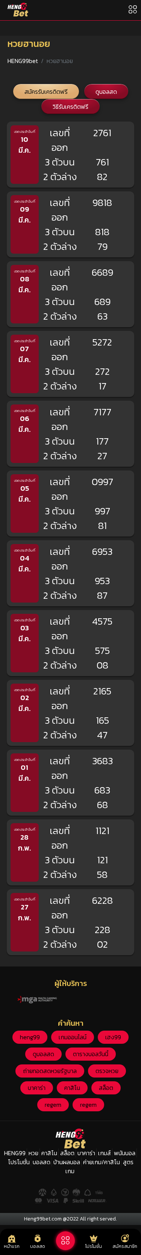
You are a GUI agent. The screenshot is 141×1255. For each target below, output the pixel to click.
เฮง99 (113, 1037)
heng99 (30, 1037)
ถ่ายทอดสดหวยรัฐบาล (50, 1070)
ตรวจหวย (107, 1070)
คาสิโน (72, 1087)
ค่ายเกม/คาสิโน (101, 1161)
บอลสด (41, 1161)
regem (53, 1104)
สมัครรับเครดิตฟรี (46, 91)
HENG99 (15, 1152)
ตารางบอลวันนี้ (90, 1053)
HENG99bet (23, 60)
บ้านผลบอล (66, 1161)
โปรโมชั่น (19, 1161)
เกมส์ (104, 1152)
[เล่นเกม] (65, 1240)
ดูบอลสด (106, 91)
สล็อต (106, 1087)
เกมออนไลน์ (72, 1037)
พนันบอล (124, 1152)
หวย (33, 1152)
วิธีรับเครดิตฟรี (70, 106)
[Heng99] (18, 10)
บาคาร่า (36, 1087)
